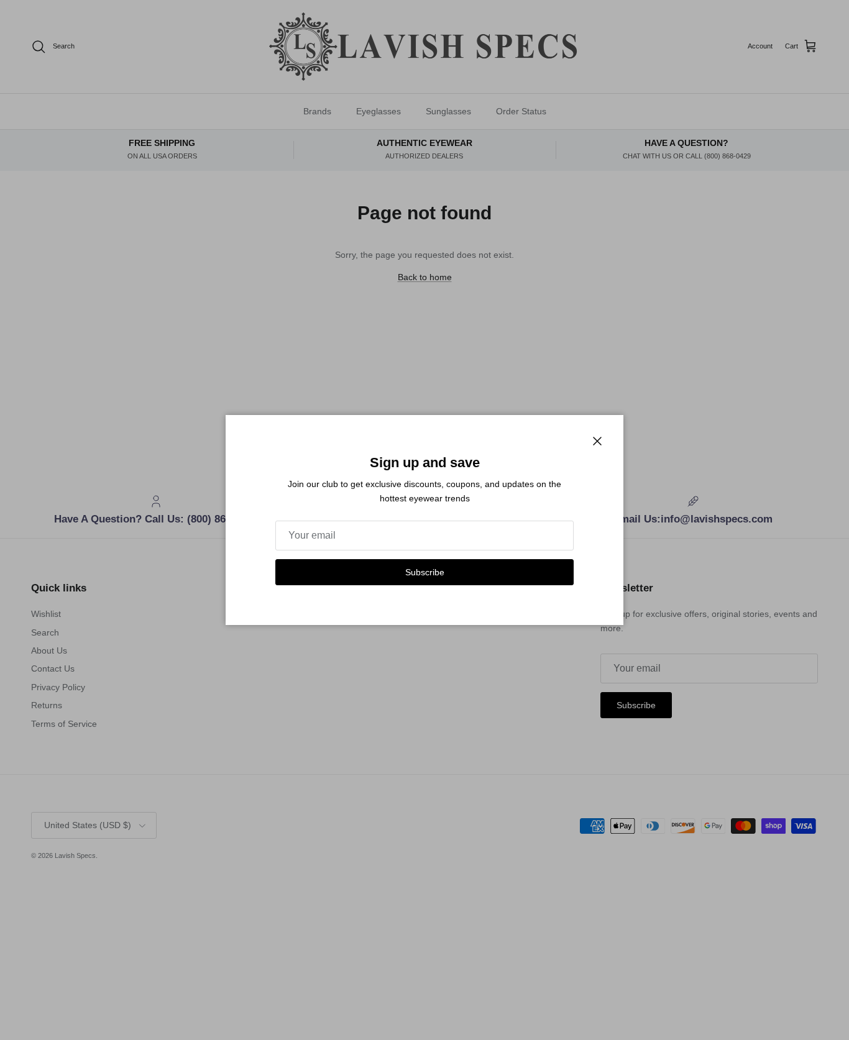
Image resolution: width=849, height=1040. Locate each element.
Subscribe (424, 572)
